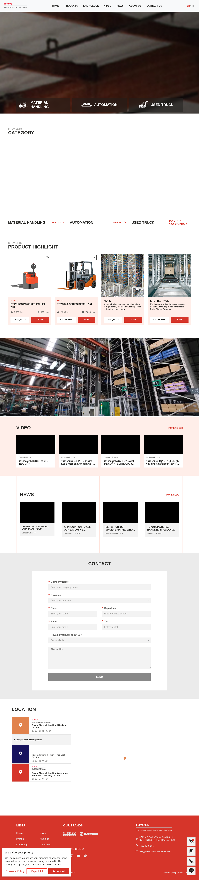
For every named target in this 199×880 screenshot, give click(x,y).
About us (135, 6)
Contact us (154, 6)
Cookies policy (169, 872)
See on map (62, 739)
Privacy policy (184, 872)
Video (107, 6)
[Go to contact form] (191, 852)
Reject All (37, 871)
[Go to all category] (161, 175)
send (99, 677)
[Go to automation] (99, 175)
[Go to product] (37, 175)
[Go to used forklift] (69, 834)
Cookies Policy (15, 871)
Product (20, 839)
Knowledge (91, 6)
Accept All (58, 871)
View (40, 320)
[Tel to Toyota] (191, 862)
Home (55, 6)
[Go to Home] (15, 6)
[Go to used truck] (89, 834)
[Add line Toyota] (85, 856)
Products (71, 6)
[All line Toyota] (191, 872)
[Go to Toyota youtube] (78, 856)
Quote (20, 320)
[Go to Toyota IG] (71, 856)
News (120, 6)
